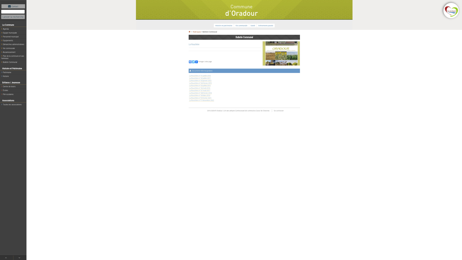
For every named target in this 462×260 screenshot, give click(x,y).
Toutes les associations (12, 104)
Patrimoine (7, 72)
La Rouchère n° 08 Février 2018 (200, 93)
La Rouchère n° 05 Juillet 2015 (200, 85)
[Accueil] (189, 32)
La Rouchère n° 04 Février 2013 (200, 83)
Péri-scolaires (8, 94)
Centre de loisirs (9, 86)
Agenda (6, 29)
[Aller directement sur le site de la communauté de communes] (451, 11)
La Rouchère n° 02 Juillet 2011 (200, 78)
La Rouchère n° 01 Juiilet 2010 (200, 76)
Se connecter (279, 111)
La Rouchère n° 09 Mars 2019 (199, 95)
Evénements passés (265, 25)
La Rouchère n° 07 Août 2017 (199, 90)
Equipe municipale (10, 33)
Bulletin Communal (10, 62)
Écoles (5, 90)
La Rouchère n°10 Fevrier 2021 (200, 98)
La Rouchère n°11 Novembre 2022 (201, 100)
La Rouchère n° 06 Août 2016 (199, 88)
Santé (253, 25)
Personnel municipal (11, 37)
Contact (15, 6)
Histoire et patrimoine (223, 25)
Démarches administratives (13, 44)
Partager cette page (205, 62)
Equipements (8, 40)
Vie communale (9, 48)
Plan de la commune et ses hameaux (12, 57)
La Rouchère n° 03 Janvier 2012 (200, 80)
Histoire (6, 76)
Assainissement (9, 52)
